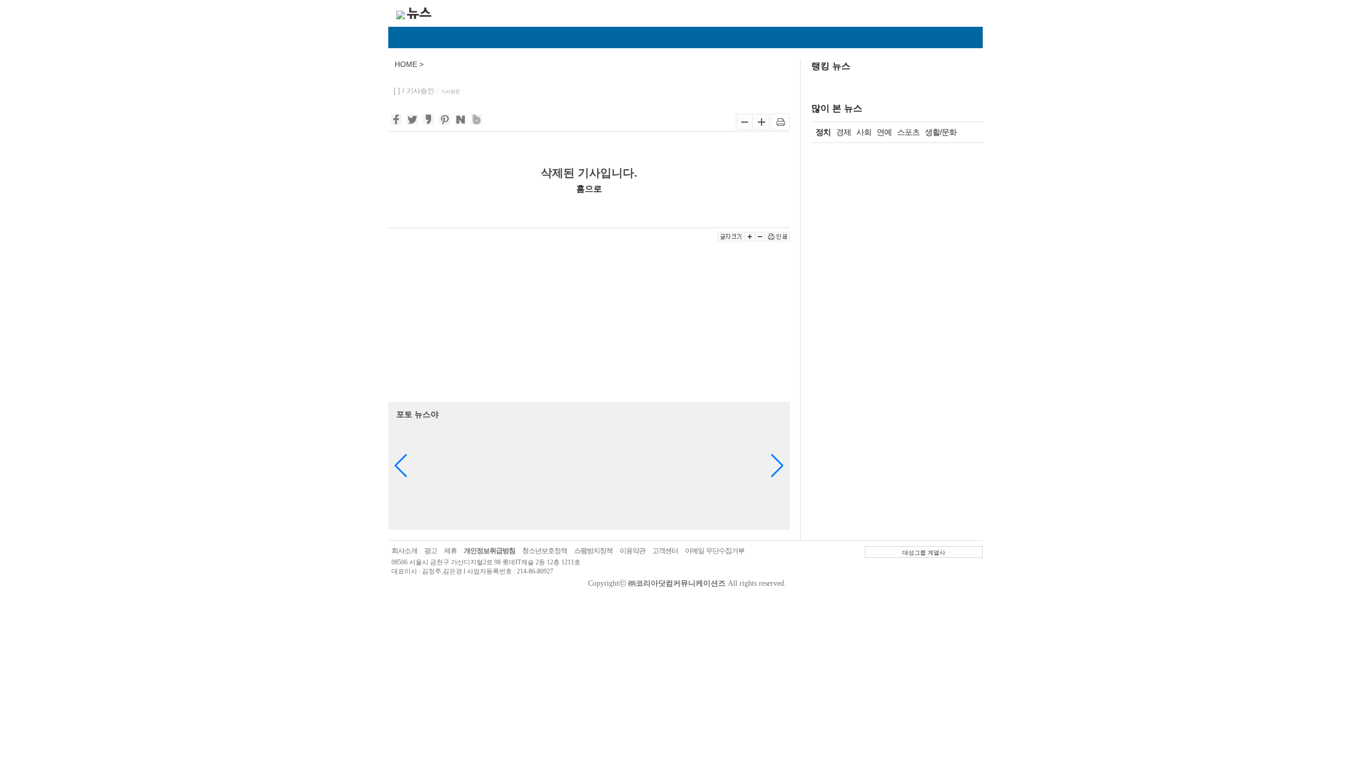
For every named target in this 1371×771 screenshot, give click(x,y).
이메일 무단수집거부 (714, 551)
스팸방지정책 (593, 551)
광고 (430, 551)
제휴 (450, 551)
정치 (823, 132)
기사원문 (450, 91)
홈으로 (589, 188)
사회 (863, 132)
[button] (777, 466)
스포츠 (908, 132)
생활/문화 (940, 132)
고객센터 (665, 551)
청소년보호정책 (544, 551)
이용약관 (632, 551)
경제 (843, 132)
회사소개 (404, 551)
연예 (884, 132)
